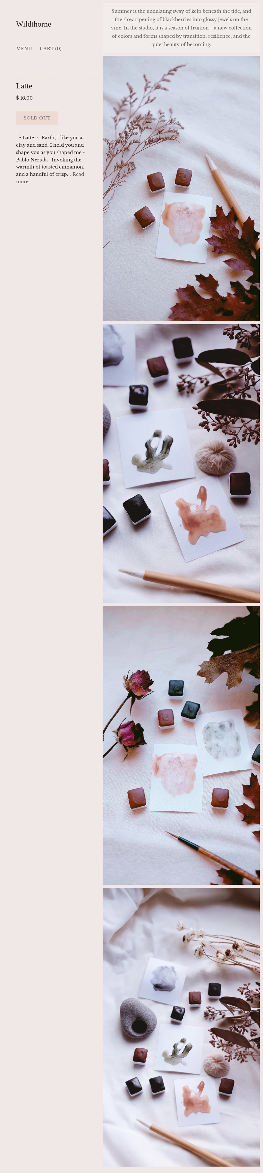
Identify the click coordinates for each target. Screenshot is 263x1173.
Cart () (51, 49)
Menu (24, 49)
